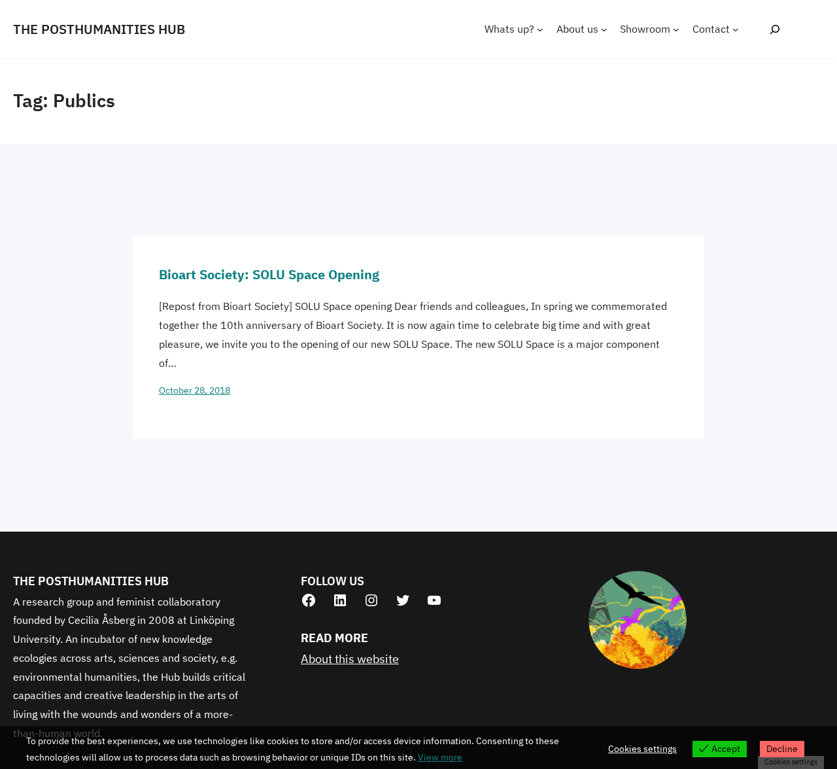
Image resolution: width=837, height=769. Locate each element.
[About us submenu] (604, 29)
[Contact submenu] (735, 29)
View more (440, 757)
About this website (350, 658)
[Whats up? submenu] (540, 29)
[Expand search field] (774, 29)
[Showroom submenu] (676, 29)
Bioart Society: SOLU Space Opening (269, 274)
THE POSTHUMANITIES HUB (99, 29)
